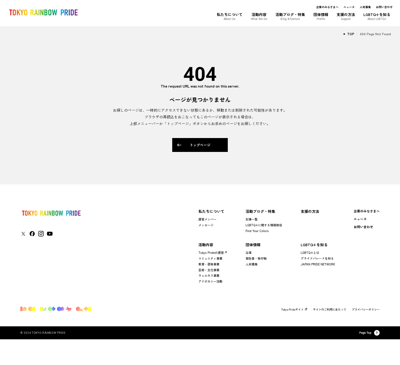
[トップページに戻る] (51, 213)
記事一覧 (252, 219)
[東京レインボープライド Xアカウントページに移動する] (23, 234)
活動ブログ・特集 (260, 211)
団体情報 (253, 244)
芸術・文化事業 (208, 270)
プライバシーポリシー (366, 309)
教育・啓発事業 (208, 264)
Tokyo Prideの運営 (211, 252)
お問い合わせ (384, 7)
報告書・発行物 (256, 258)
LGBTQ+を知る (314, 244)
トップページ (200, 144)
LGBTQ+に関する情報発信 (264, 225)
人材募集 (365, 7)
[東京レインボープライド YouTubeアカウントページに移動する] (50, 233)
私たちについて (211, 211)
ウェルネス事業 (208, 275)
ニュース (349, 7)
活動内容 (205, 244)
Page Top (365, 332)
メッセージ (205, 225)
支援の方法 (310, 211)
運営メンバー (207, 219)
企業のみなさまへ (327, 7)
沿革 (249, 252)
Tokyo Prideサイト (292, 309)
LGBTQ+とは (310, 252)
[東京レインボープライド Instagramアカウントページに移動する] (41, 233)
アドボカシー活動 (210, 281)
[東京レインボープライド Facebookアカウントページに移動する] (32, 233)
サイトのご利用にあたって (329, 309)
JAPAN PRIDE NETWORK (318, 264)
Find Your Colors (257, 231)
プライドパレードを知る (317, 258)
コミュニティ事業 (210, 258)
